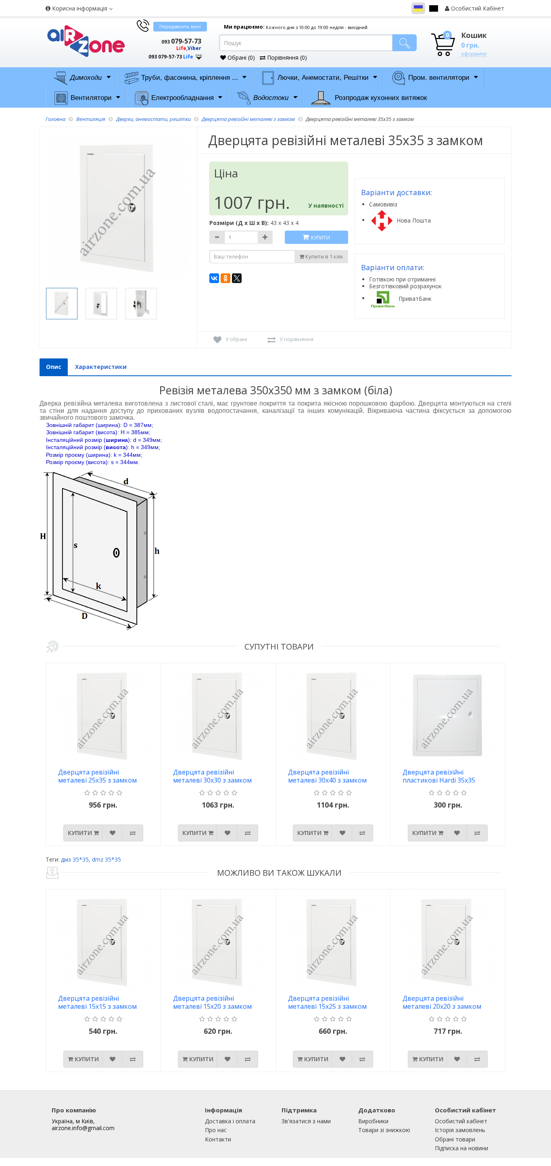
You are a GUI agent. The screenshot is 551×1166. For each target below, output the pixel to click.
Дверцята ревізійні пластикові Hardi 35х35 (439, 776)
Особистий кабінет (461, 1121)
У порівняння (296, 339)
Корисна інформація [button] (79, 8)
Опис (53, 367)
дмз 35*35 (75, 859)
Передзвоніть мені (180, 26)
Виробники (373, 1121)
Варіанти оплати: (392, 267)
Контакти (218, 1139)
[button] (168, 49)
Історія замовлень (460, 1130)
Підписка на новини (461, 1148)
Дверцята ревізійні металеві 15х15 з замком (97, 1002)
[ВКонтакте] (214, 278)
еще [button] (199, 55)
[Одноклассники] (225, 278)
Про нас (216, 1130)
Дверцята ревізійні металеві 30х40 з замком (327, 776)
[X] (237, 278)
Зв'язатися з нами (306, 1121)
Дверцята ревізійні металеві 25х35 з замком (97, 776)
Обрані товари (455, 1139)
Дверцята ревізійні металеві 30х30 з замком (212, 776)
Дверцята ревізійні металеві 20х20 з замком (442, 1002)
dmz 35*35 (106, 859)
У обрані (236, 339)
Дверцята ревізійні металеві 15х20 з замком (212, 1002)
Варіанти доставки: (396, 192)
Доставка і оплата (230, 1121)
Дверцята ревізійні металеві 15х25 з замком (327, 1002)
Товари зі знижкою (384, 1130)
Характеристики (101, 367)
